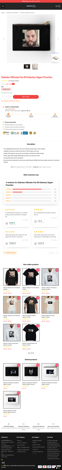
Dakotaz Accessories (12, 12)
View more (31, 353)
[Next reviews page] (57, 253)
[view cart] (59, 6)
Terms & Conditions (22, 442)
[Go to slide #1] (27, 67)
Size (2, 86)
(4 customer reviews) (13, 80)
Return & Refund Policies (38, 447)
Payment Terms (36, 444)
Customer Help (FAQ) (37, 451)
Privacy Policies (21, 445)
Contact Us (35, 449)
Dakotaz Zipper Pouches (27, 12)
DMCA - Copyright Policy (23, 447)
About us (19, 440)
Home (3, 12)
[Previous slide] (3, 38)
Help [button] (59, 468)
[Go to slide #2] (35, 67)
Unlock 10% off (3, 463)
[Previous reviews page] (49, 253)
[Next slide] (58, 38)
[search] (56, 6)
